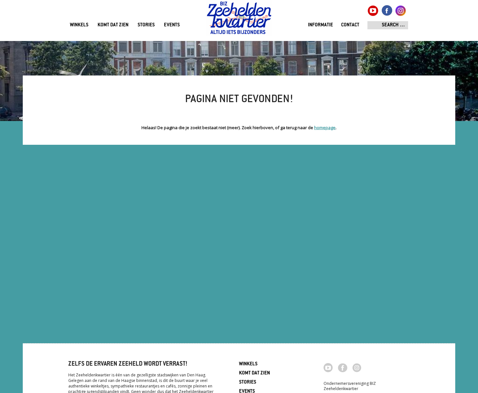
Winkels (79, 25)
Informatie (320, 25)
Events (172, 25)
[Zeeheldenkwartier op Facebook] (342, 367)
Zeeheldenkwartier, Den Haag (239, 20)
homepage (325, 127)
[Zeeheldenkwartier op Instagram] (357, 367)
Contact (350, 25)
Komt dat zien (113, 25)
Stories (146, 25)
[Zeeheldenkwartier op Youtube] (328, 367)
